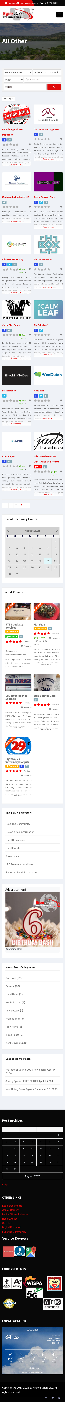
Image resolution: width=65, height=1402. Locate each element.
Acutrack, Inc (8, 456)
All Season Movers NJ (12, 259)
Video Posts (12, 1034)
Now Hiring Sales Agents (19, 1089)
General (9, 986)
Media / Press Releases (15, 1214)
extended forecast (32, 1368)
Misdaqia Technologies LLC (15, 197)
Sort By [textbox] (7, 98)
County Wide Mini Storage (16, 697)
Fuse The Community (17, 823)
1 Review (27, 641)
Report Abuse (10, 1218)
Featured (10, 978)
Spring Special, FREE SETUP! (21, 1081)
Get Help (7, 1223)
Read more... (16, 164)
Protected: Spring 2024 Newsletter (25, 1069)
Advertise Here (13, 949)
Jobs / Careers (10, 1210)
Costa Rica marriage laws (46, 129)
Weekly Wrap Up (14, 1043)
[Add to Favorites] (30, 144)
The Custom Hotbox (43, 259)
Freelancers (12, 856)
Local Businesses (15, 840)
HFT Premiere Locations (19, 864)
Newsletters (12, 1010)
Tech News (11, 1026)
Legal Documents (12, 1205)
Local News (12, 994)
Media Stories (13, 1002)
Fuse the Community (14, 1231)
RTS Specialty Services (14, 626)
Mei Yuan (39, 624)
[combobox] (8, 98)
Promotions (12, 1018)
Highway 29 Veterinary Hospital (17, 760)
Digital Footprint (11, 1227)
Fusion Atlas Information (19, 832)
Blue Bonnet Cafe (44, 695)
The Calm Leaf (40, 325)
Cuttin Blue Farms (11, 325)
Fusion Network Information (21, 872)
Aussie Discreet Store (45, 197)
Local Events (12, 848)
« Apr (5, 1184)
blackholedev (9, 390)
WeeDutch (39, 390)
